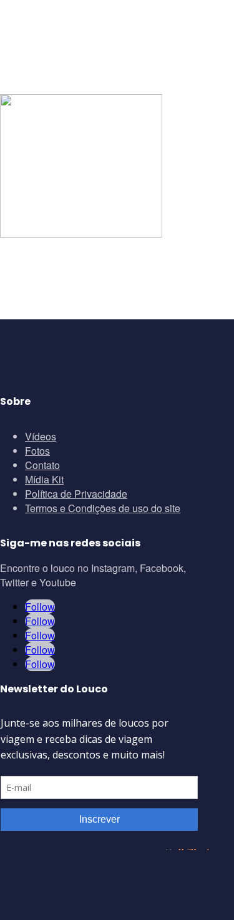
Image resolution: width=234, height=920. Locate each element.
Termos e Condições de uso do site (102, 508)
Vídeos (40, 436)
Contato (42, 465)
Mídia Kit (44, 479)
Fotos (37, 450)
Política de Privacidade (76, 494)
